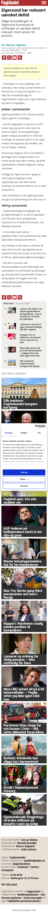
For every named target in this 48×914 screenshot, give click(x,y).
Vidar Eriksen (28, 849)
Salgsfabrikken (21, 863)
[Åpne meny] (44, 3)
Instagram (7, 870)
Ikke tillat (24, 486)
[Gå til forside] (10, 3)
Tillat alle (24, 472)
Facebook (22, 866)
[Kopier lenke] (20, 57)
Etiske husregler (33, 897)
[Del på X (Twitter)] (9, 57)
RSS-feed (12, 884)
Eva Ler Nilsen (29, 839)
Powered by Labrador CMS (24, 910)
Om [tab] (39, 433)
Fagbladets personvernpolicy (24, 900)
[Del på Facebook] (4, 57)
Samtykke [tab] (9, 433)
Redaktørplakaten (28, 894)
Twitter (34, 866)
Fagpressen (33, 891)
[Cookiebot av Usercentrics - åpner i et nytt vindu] (35, 426)
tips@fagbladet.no (34, 860)
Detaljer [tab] (24, 433)
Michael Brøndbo (27, 842)
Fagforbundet (18, 857)
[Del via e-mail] (14, 57)
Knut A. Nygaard (25, 846)
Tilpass (23, 479)
